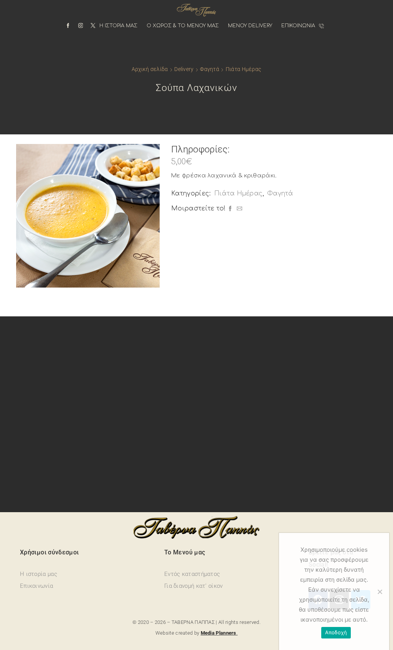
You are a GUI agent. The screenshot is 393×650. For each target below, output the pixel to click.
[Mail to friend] (238, 209)
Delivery (183, 69)
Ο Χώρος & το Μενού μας (183, 25)
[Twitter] (93, 26)
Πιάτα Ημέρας (243, 69)
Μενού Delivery (250, 25)
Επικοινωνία (298, 25)
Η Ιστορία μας (118, 25)
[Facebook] (68, 26)
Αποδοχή (336, 632)
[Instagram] (80, 26)
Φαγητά (209, 69)
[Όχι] (379, 591)
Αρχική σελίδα (150, 69)
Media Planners (218, 633)
